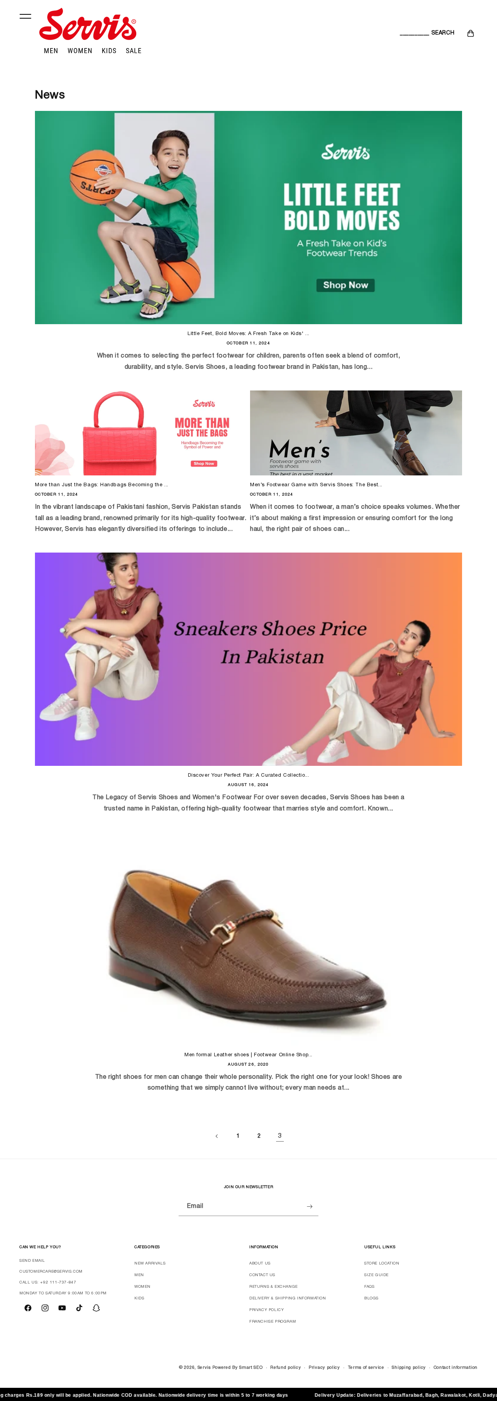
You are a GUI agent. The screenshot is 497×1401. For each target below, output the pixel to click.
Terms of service (366, 1368)
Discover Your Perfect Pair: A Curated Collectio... (248, 775)
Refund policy (285, 1368)
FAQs (369, 1287)
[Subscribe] (309, 1206)
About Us (260, 1263)
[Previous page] (217, 1136)
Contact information (456, 1368)
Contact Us (262, 1275)
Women (142, 1287)
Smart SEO (250, 1368)
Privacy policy (324, 1368)
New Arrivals (149, 1263)
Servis (204, 1368)
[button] (408, 33)
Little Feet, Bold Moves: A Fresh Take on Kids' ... (248, 334)
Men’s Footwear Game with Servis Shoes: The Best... (316, 485)
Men (139, 1275)
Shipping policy (409, 1368)
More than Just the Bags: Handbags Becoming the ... (102, 485)
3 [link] (280, 1136)
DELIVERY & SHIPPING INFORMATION (287, 1298)
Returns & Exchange (273, 1287)
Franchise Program (272, 1321)
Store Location (381, 1263)
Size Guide (376, 1275)
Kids (139, 1298)
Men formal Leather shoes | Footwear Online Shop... (248, 1055)
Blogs (371, 1298)
